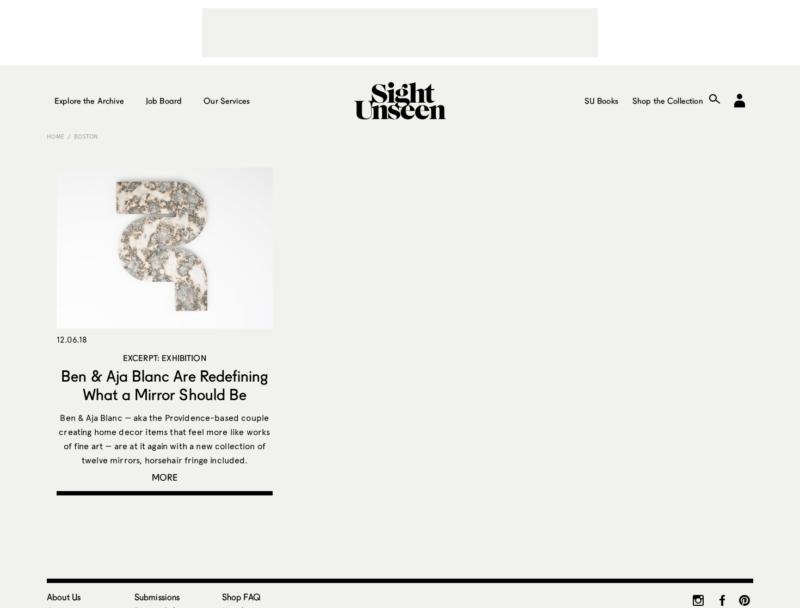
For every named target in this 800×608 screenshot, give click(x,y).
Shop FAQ (241, 597)
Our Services (227, 101)
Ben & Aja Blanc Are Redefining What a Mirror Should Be (164, 385)
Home (55, 136)
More (165, 477)
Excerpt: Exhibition (164, 358)
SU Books (601, 101)
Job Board (164, 101)
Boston (86, 136)
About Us (64, 597)
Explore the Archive (89, 101)
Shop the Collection (667, 101)
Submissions (157, 597)
